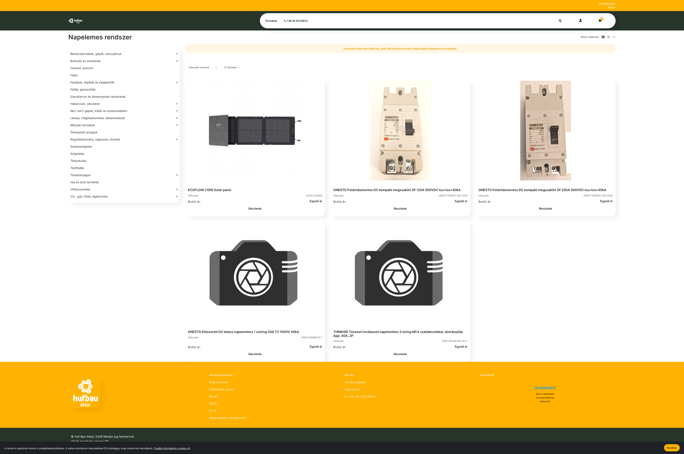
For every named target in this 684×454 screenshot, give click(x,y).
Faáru (74, 75)
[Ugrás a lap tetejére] (673, 432)
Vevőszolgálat (355, 382)
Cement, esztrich (81, 68)
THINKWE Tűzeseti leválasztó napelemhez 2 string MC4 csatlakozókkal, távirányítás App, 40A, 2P (398, 334)
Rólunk (612, 7)
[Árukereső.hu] (545, 389)
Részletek (255, 208)
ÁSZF (213, 403)
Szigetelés (77, 153)
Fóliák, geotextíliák (83, 89)
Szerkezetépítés (81, 146)
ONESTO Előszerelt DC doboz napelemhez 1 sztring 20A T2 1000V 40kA (243, 332)
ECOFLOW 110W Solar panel (209, 190)
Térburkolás (78, 161)
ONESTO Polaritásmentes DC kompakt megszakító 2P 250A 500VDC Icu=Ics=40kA (542, 190)
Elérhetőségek (607, 3)
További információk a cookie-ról (172, 448)
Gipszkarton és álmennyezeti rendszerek (98, 96)
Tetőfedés (77, 168)
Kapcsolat (352, 389)
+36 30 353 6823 (296, 20)
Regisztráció (218, 382)
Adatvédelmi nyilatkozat (227, 418)
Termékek (271, 20)
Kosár (213, 396)
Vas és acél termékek (84, 182)
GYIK (213, 410)
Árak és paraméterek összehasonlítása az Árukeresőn (545, 397)
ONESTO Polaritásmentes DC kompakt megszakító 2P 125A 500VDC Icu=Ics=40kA (397, 190)
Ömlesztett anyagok (84, 132)
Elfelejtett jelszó (221, 389)
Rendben (672, 447)
